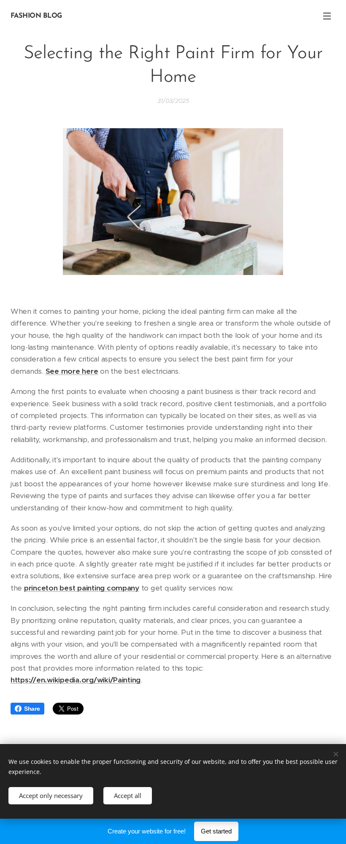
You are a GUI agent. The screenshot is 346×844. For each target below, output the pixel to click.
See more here (72, 371)
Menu (327, 15)
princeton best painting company (81, 588)
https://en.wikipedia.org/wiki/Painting (76, 680)
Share (32, 708)
